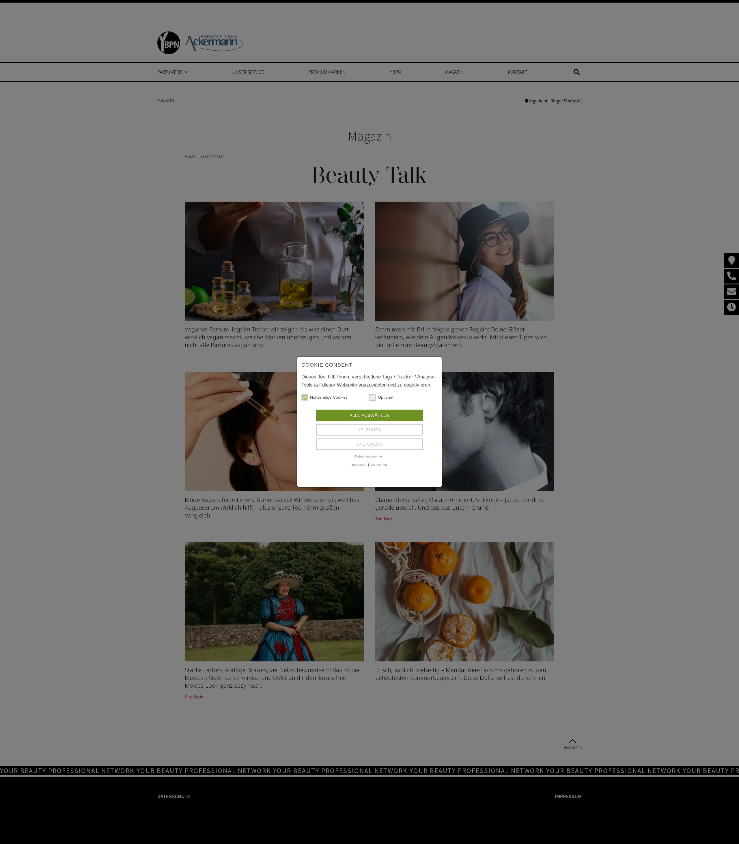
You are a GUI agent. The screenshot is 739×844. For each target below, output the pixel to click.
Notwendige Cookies (329, 397)
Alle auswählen (369, 415)
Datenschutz (379, 464)
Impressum (359, 464)
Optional (385, 397)
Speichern (369, 444)
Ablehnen (369, 429)
